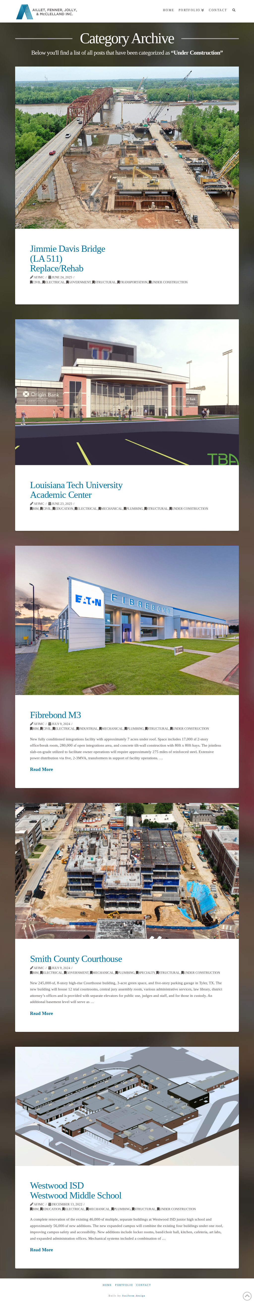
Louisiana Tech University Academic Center (76, 490)
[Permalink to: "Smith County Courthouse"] (127, 871)
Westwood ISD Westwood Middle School (75, 1190)
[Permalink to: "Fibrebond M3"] (127, 620)
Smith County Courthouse (76, 959)
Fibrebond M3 (55, 715)
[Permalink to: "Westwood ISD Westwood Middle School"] (127, 1106)
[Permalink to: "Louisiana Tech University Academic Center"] (127, 392)
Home (107, 1285)
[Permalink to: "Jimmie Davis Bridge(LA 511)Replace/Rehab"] (127, 148)
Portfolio (124, 1285)
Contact (143, 1285)
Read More (41, 769)
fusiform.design (133, 1295)
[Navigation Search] (234, 11)
